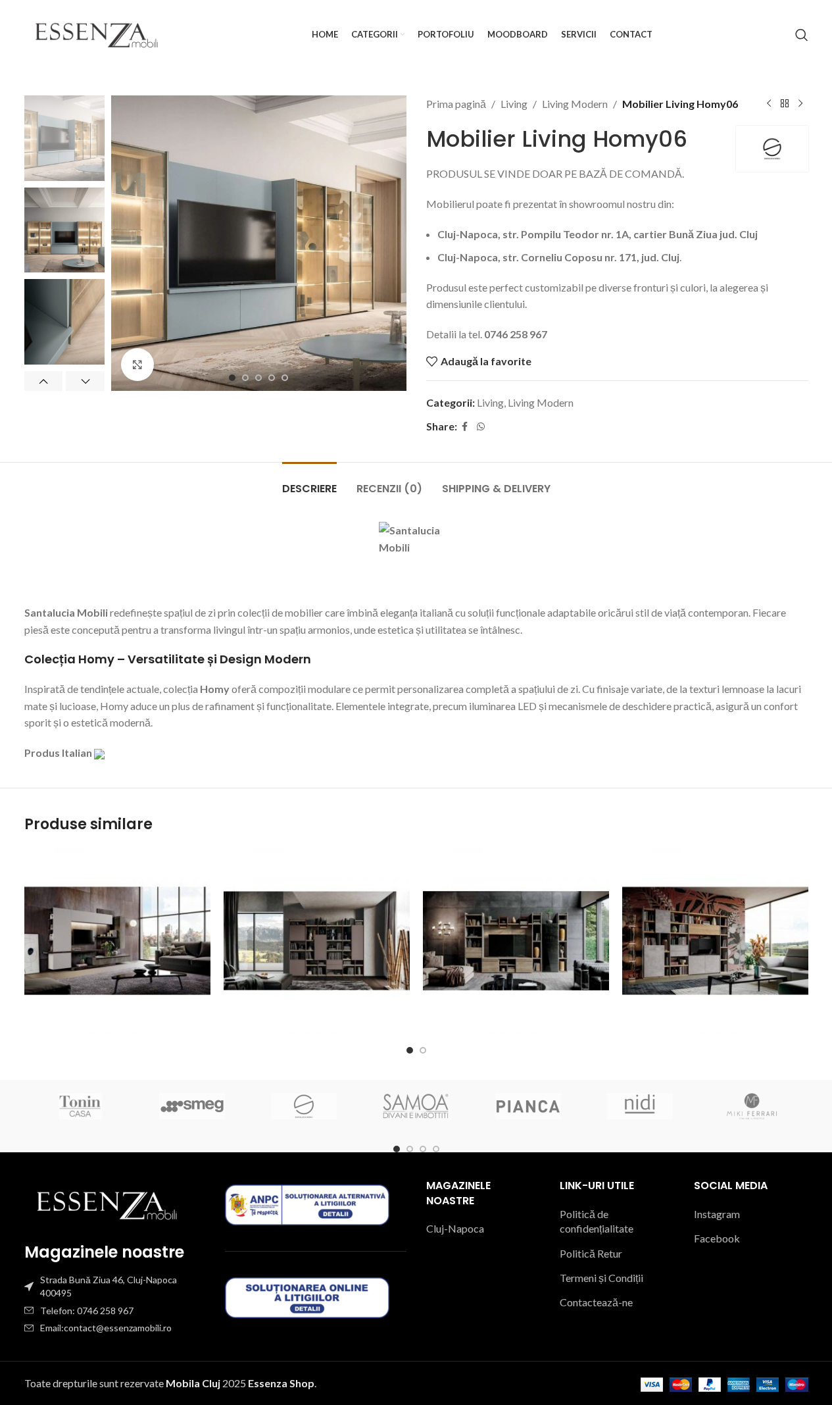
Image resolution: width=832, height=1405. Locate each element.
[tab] (309, 482)
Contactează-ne (596, 1302)
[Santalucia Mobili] (304, 1106)
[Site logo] (96, 33)
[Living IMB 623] (516, 941)
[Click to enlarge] (137, 364)
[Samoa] (416, 1106)
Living (514, 103)
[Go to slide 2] (245, 377)
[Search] (802, 35)
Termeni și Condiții (601, 1277)
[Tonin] (80, 1106)
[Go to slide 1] (232, 377)
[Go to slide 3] (258, 377)
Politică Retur (591, 1253)
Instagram (717, 1214)
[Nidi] (640, 1106)
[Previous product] (769, 104)
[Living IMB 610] (117, 941)
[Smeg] (192, 1106)
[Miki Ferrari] (752, 1106)
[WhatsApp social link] (481, 427)
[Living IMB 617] (317, 941)
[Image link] (106, 1204)
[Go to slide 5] (284, 377)
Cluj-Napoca (455, 1228)
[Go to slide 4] (271, 377)
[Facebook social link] (465, 427)
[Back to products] (785, 104)
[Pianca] (528, 1106)
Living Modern (575, 103)
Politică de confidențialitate (596, 1221)
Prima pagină (456, 103)
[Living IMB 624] (715, 941)
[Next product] (800, 104)
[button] (43, 381)
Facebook (717, 1238)
